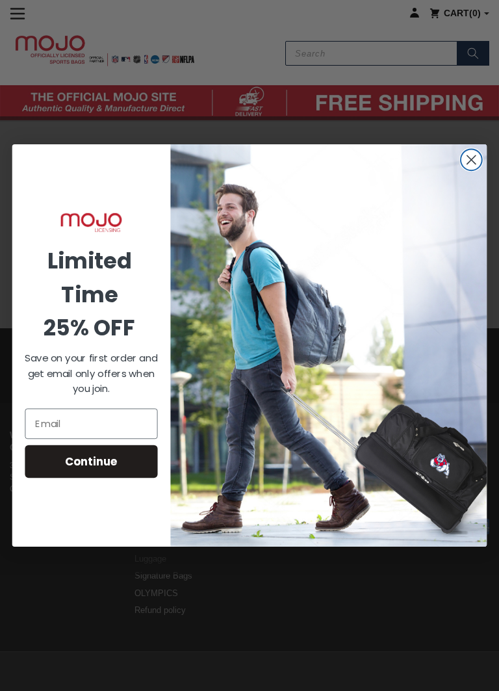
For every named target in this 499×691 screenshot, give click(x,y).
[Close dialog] (471, 159)
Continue (91, 461)
